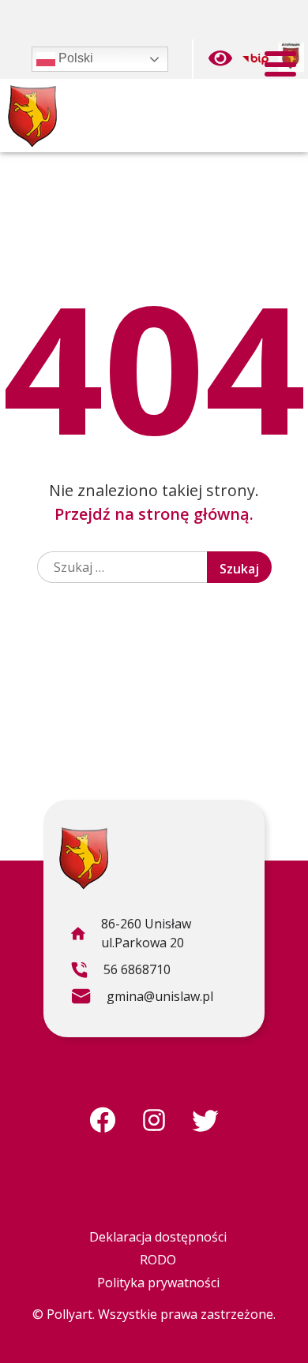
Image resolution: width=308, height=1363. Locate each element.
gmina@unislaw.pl (141, 999)
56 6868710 (120, 972)
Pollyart (69, 1314)
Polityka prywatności (158, 1282)
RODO (158, 1259)
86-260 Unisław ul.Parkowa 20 (130, 935)
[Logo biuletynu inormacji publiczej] (255, 59)
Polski (74, 58)
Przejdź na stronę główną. (154, 514)
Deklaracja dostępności (158, 1236)
